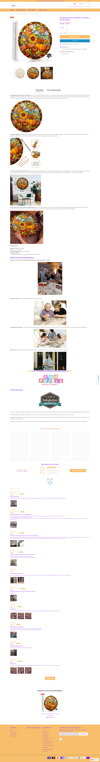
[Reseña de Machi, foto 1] (13, 635)
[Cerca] (89, 1)
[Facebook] (60, 739)
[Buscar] (84, 4)
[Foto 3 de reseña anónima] (28, 616)
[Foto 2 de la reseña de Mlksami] (21, 580)
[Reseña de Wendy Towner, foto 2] (21, 543)
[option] (33, 40)
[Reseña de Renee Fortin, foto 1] (13, 562)
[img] (13, 492)
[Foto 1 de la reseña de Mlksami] (13, 580)
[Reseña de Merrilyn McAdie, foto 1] (13, 524)
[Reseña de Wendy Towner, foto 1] (13, 543)
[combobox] (83, 4)
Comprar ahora (75, 40)
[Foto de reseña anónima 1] (13, 616)
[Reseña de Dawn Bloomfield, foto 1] (13, 598)
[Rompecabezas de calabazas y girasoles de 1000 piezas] (50, 703)
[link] (19, 458)
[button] (11, 73)
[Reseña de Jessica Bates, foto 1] (13, 503)
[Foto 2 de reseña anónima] (21, 616)
